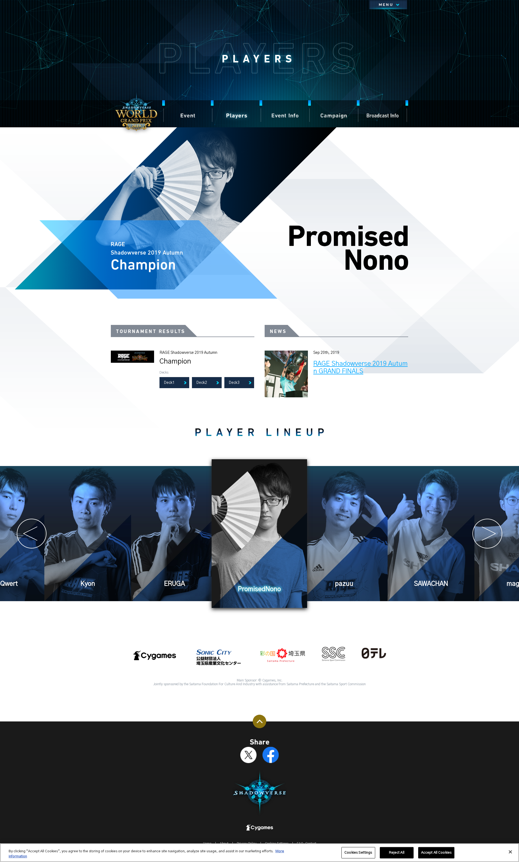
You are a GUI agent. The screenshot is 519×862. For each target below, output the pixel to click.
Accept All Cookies (436, 852)
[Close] (510, 852)
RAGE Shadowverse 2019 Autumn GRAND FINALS (360, 368)
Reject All (396, 852)
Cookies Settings (358, 852)
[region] (259, 852)
